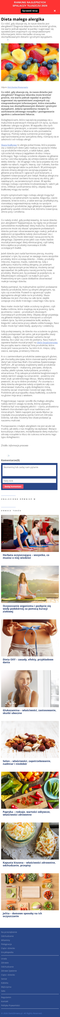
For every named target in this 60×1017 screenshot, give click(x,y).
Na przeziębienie (9, 932)
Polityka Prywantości (10, 1005)
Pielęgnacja (6, 944)
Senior (4, 978)
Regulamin (6, 997)
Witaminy (5, 940)
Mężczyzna (6, 987)
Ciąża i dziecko (8, 948)
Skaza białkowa (9, 144)
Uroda (4, 958)
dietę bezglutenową (47, 342)
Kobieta (4, 983)
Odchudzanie (7, 936)
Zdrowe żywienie (9, 970)
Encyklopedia (7, 952)
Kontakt (4, 1001)
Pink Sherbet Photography (17, 87)
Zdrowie (5, 962)
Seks (3, 991)
